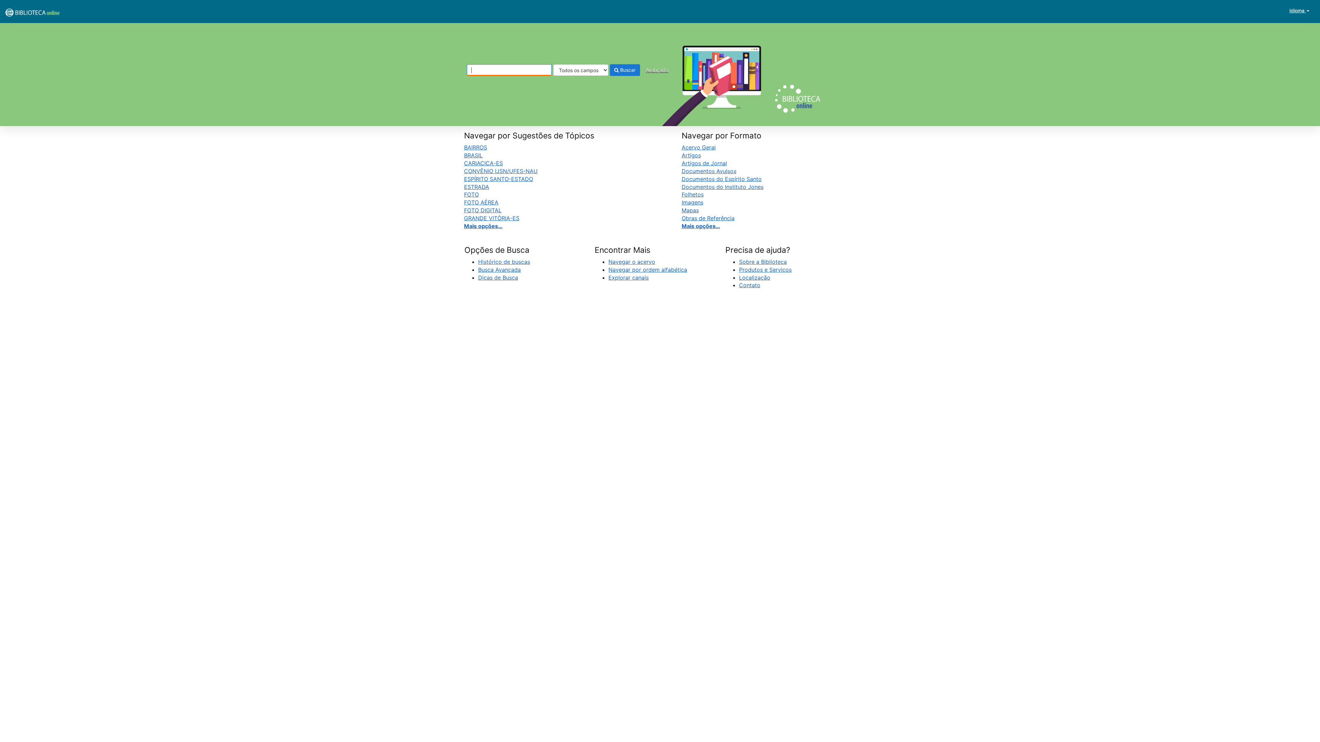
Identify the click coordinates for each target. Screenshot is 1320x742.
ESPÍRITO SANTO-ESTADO (498, 179)
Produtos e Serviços (765, 269)
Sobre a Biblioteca (763, 261)
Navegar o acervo (631, 261)
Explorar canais (628, 277)
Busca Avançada (499, 269)
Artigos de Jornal (704, 163)
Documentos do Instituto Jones (722, 186)
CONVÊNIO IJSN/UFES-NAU (501, 171)
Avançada (657, 70)
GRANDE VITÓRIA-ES (491, 218)
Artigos (691, 155)
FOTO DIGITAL (483, 210)
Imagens (692, 202)
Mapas (690, 210)
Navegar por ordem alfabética (647, 269)
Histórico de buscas (504, 261)
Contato (749, 285)
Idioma (1297, 10)
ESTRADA (476, 186)
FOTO (471, 194)
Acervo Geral (699, 147)
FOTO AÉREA (481, 202)
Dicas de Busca (498, 277)
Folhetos (693, 194)
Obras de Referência (708, 218)
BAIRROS (475, 147)
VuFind (22, 11)
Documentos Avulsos (709, 171)
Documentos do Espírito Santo (722, 179)
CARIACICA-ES (483, 163)
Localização (754, 277)
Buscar (627, 70)
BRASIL (473, 155)
